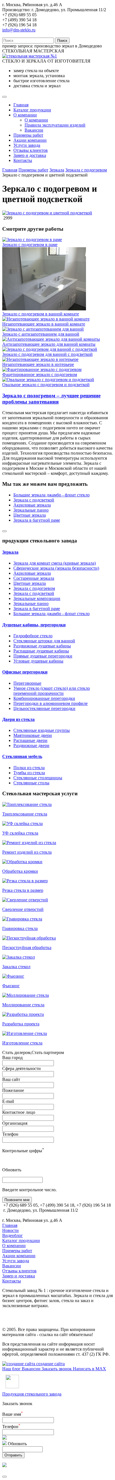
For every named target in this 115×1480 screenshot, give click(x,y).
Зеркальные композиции (36, 598)
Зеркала (56, 170)
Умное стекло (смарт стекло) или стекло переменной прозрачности (51, 691)
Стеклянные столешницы (37, 777)
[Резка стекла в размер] (25, 880)
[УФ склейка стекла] (22, 823)
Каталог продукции (32, 109)
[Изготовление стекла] (24, 1033)
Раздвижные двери (31, 745)
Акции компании (30, 140)
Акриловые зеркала (32, 505)
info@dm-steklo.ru (18, 30)
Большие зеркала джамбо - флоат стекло (51, 494)
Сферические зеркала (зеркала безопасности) (56, 568)
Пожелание (13, 1090)
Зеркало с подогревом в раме (30, 244)
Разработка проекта (20, 1023)
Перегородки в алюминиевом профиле (50, 703)
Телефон (10, 1134)
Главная (20, 104)
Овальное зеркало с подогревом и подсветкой (46, 384)
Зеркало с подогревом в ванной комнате (40, 313)
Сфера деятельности (21, 1068)
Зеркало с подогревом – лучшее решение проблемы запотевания (51, 399)
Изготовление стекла (22, 1043)
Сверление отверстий (23, 909)
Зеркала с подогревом (86, 170)
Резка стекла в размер (22, 890)
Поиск (62, 40)
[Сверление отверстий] (25, 899)
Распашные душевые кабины (41, 651)
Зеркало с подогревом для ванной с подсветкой (47, 354)
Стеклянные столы (31, 782)
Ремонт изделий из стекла (27, 852)
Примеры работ (28, 135)
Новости (10, 1230)
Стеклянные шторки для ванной (44, 640)
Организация (14, 1123)
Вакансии (34, 130)
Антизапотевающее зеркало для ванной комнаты (48, 344)
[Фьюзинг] (13, 976)
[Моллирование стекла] (25, 995)
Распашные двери (30, 740)
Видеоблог (12, 1235)
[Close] (4, 531)
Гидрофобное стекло (32, 635)
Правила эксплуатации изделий (55, 125)
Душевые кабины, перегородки (34, 624)
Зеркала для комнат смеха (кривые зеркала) (54, 563)
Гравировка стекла (20, 928)
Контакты (22, 160)
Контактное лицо (18, 1112)
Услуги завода (26, 145)
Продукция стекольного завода (31, 1394)
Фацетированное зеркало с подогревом (39, 374)
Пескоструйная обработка (26, 947)
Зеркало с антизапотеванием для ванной (40, 334)
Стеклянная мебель (22, 756)
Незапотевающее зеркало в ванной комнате (43, 324)
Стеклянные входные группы (41, 730)
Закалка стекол (16, 966)
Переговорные (27, 683)
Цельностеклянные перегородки (44, 708)
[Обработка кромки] (22, 861)
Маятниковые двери (32, 735)
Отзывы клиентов (30, 150)
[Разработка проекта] (23, 1014)
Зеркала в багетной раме (36, 520)
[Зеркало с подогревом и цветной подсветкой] (47, 212)
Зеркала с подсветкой (33, 500)
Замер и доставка (29, 155)
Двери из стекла (18, 719)
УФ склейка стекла (20, 833)
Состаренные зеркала (33, 578)
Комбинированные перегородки (44, 698)
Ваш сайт (11, 1079)
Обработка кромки (20, 871)
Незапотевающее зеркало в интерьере (38, 364)
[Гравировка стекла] (22, 919)
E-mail (8, 1101)
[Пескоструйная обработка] (29, 938)
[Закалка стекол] (18, 957)
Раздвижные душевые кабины (42, 645)
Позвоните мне (17, 1200)
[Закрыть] (4, 1476)
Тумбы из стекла (29, 772)
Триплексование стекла (24, 814)
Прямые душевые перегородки (42, 656)
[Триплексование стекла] (27, 804)
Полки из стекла (29, 767)
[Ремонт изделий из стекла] (29, 842)
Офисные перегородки (24, 672)
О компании (25, 115)
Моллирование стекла (23, 1004)
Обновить (11, 1169)
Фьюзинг (11, 985)
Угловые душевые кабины (38, 661)
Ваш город (12, 1057)
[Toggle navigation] (4, 97)
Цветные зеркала (29, 515)
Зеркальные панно (31, 510)
